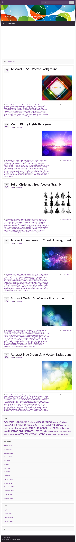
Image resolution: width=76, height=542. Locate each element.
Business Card (31, 106)
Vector (14, 116)
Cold (5, 222)
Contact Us (11, 23)
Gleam (41, 280)
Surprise (41, 287)
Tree (37, 230)
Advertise (20, 330)
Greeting (30, 225)
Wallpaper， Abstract (31, 116)
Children (20, 221)
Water (13, 346)
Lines (5, 113)
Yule (39, 232)
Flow (29, 109)
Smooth (10, 114)
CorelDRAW (8, 165)
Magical (10, 113)
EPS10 (38, 13)
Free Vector (19, 72)
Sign (44, 228)
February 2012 (8, 479)
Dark (28, 335)
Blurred (9, 162)
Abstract (9, 105)
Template (39, 114)
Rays (30, 285)
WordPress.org (8, 521)
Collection (11, 222)
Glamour (10, 168)
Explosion (11, 401)
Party (41, 171)
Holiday (40, 168)
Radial (9, 406)
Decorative (7, 109)
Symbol (26, 230)
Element (25, 109)
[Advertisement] (38, 41)
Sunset (31, 409)
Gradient (13, 338)
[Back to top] (71, 537)
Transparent (8, 116)
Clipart (24, 163)
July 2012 (7, 460)
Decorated (7, 279)
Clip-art (18, 163)
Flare (39, 166)
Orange (36, 171)
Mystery (39, 340)
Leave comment (67, 105)
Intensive (34, 111)
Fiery (20, 401)
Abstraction (16, 105)
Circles (10, 398)
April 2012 (7, 472)
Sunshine (37, 409)
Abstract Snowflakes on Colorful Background (41, 240)
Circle (14, 163)
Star (16, 230)
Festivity (15, 280)
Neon (28, 171)
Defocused (32, 165)
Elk (39, 224)
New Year (45, 340)
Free (5, 168)
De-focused (16, 165)
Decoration (40, 108)
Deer (13, 224)
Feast (5, 280)
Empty (33, 337)
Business (37, 332)
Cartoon (6, 221)
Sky (5, 407)
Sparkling (27, 343)
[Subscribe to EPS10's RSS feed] (3, 2)
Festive (35, 166)
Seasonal (28, 228)
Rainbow (15, 173)
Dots (47, 165)
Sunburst (10, 409)
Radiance (15, 406)
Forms (34, 109)
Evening (38, 279)
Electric (16, 337)
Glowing (6, 111)
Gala (31, 280)
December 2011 (9, 487)
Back (36, 105)
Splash (30, 114)
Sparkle (20, 407)
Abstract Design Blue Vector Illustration (37, 298)
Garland (36, 280)
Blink (46, 274)
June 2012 (7, 464)
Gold (44, 401)
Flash (24, 280)
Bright (24, 106)
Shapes (44, 113)
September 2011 (9, 498)
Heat (20, 403)
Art (22, 105)
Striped (21, 230)
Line (13, 284)
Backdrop (41, 105)
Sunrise (25, 409)
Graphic (12, 111)
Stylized (35, 287)
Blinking (17, 396)
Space (19, 114)
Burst (46, 396)
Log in (6, 510)
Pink (5, 173)
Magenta (18, 284)
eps (13, 72)
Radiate (20, 406)
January (17, 227)
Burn (42, 396)
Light (44, 111)
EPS (27, 166)
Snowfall (15, 287)
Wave (37, 288)
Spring (25, 407)
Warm (45, 174)
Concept (19, 108)
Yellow (11, 176)
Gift (19, 225)
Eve (45, 224)
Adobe (14, 160)
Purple (9, 173)
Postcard (34, 341)
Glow (20, 168)
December (34, 222)
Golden (15, 282)
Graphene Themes (16, 539)
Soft (15, 114)
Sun (5, 409)
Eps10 (31, 166)
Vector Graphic (22, 174)
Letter (14, 340)
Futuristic (44, 109)
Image (29, 111)
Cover (14, 335)
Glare (32, 401)
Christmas (27, 221)
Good (6, 403)
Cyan (24, 335)
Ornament (7, 228)
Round (20, 173)
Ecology (22, 224)
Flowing (44, 166)
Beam (36, 274)
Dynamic (19, 109)
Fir (10, 225)
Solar (11, 407)
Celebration (7, 163)
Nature (42, 227)
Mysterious (22, 171)
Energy (23, 166)
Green (36, 168)
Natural (20, 404)
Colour (15, 277)
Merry (32, 227)
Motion (21, 113)
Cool (47, 333)
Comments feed (9, 517)
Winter (28, 232)
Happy (26, 282)
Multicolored (28, 113)
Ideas (17, 111)
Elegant (33, 399)
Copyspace (40, 163)
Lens (32, 170)
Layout (40, 111)
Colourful (13, 108)
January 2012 (8, 483)
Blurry (14, 162)
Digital (11, 337)
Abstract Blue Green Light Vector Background (41, 354)
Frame (39, 109)
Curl (30, 108)
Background (8, 106)
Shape (36, 228)
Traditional (32, 230)
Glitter (15, 168)
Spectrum (24, 114)
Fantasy (6, 225)
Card (38, 106)
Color (42, 106)
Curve (34, 108)
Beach (37, 395)
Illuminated (7, 170)
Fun (16, 225)
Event (43, 279)
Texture (45, 114)
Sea (5, 343)
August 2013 (8, 445)
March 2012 (7, 475)
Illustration (22, 111)
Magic (40, 170)
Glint (45, 280)
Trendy (20, 344)
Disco (43, 165)
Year (36, 232)
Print (5, 406)
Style (34, 114)
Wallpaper (20, 116)
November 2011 (9, 490)
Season (22, 228)
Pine (18, 228)
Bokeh (19, 162)
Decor (45, 277)
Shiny (28, 173)
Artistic (25, 105)
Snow (13, 230)
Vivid (34, 174)
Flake (20, 280)
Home (4, 23)
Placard (28, 341)
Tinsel (18, 288)
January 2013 (8, 449)
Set (33, 228)
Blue (45, 160)
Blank (20, 106)
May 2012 (7, 468)
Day (47, 398)
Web (41, 288)
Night (32, 171)
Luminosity (45, 403)
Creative (25, 108)
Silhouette (7, 230)
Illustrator (22, 170)
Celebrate (39, 162)
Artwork (31, 105)
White (6, 176)
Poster (39, 341)
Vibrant (30, 174)
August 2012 (8, 457)
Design (14, 109)
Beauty (37, 160)
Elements (35, 224)
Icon (39, 225)
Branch (41, 219)
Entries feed (7, 513)
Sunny (21, 409)
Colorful (6, 108)
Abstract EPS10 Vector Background (34, 69)
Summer (44, 407)
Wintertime (12, 290)
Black (41, 160)
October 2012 (8, 453)
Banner (44, 330)
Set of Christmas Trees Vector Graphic (36, 184)
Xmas (32, 232)
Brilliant (28, 162)
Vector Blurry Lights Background (32, 124)
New (34, 113)
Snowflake (21, 287)
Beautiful (15, 106)
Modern (15, 113)
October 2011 (8, 494)
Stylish (39, 407)
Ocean (10, 341)
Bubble (33, 162)
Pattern (38, 113)
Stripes (30, 407)
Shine (5, 114)
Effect (6, 166)
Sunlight (16, 409)
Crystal (28, 277)
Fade (16, 401)
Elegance (11, 166)
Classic (33, 221)
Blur (5, 162)
